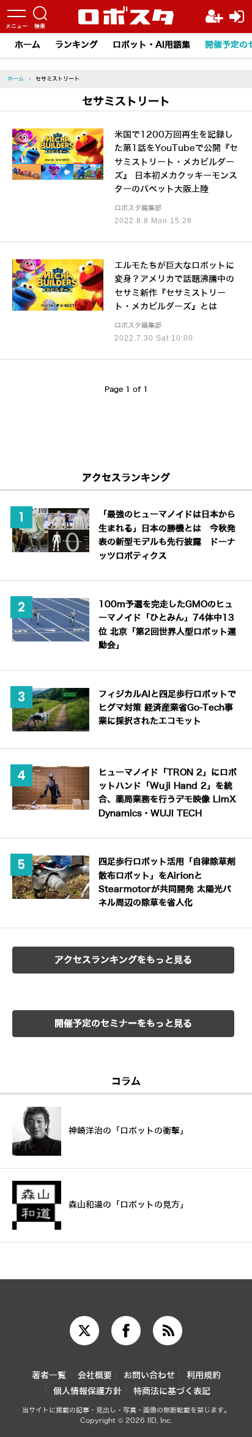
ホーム (27, 45)
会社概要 (95, 1375)
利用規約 (204, 1375)
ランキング (76, 45)
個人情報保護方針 (87, 1391)
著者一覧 (49, 1375)
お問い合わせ (149, 1375)
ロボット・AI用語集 (151, 45)
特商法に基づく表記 (171, 1391)
